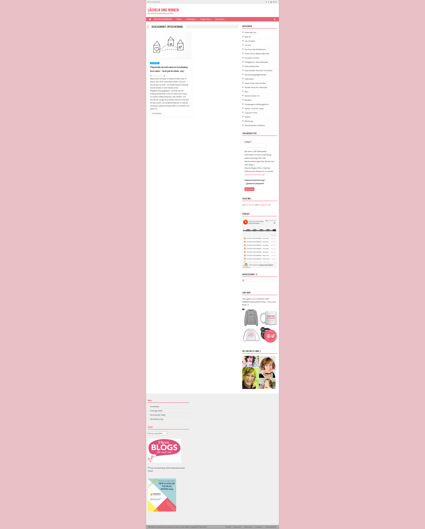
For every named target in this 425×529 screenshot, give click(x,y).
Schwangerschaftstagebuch (257, 104)
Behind (179, 19)
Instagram (263, 204)
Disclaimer (258, 527)
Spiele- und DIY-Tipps (254, 108)
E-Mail (248, 142)
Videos (248, 117)
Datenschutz (248, 527)
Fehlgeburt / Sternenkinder (256, 62)
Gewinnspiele (219, 19)
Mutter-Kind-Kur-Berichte (256, 87)
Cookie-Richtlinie (270, 527)
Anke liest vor (250, 32)
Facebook (250, 204)
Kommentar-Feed (157, 415)
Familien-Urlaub (252, 58)
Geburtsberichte (252, 66)
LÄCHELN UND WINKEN (163, 9)
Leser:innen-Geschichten (255, 83)
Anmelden (154, 406)
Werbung (249, 121)
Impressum (237, 527)
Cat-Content (250, 41)
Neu (246, 91)
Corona (248, 45)
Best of (248, 36)
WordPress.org (156, 419)
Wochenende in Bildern (255, 125)
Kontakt (228, 527)
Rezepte (248, 100)
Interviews (154, 63)
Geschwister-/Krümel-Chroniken (258, 70)
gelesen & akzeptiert (255, 183)
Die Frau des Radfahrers (255, 49)
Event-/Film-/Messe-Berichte (257, 53)
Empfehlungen (190, 19)
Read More (157, 113)
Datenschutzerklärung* (254, 174)
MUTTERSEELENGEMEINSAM (162, 19)
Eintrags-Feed (156, 410)
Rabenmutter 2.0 (252, 96)
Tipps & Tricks (251, 112)
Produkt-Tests (205, 19)
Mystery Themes (174, 527)
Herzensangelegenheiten (255, 74)
